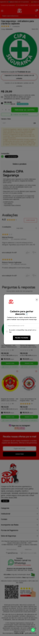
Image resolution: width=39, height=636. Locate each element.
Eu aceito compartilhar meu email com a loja (22, 331)
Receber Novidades (21, 338)
